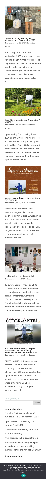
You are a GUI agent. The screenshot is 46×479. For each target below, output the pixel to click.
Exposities (31, 43)
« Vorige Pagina (12, 398)
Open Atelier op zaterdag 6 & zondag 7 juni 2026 (22, 121)
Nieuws (7, 47)
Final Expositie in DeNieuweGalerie (20, 276)
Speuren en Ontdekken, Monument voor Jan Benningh (22, 199)
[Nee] (43, 471)
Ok (24, 476)
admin (11, 43)
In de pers (31, 203)
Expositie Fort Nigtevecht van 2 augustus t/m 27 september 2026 (20, 39)
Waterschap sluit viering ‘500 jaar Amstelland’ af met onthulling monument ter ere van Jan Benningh (21, 351)
